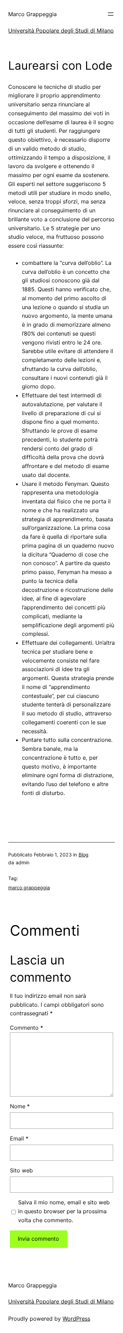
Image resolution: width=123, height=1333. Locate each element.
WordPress (76, 1318)
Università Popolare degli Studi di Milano (61, 30)
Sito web (21, 1170)
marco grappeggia (29, 887)
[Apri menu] (111, 14)
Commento (26, 1027)
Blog (83, 854)
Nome (20, 1106)
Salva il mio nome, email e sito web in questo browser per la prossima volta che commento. (64, 1211)
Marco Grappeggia (32, 14)
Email (19, 1138)
